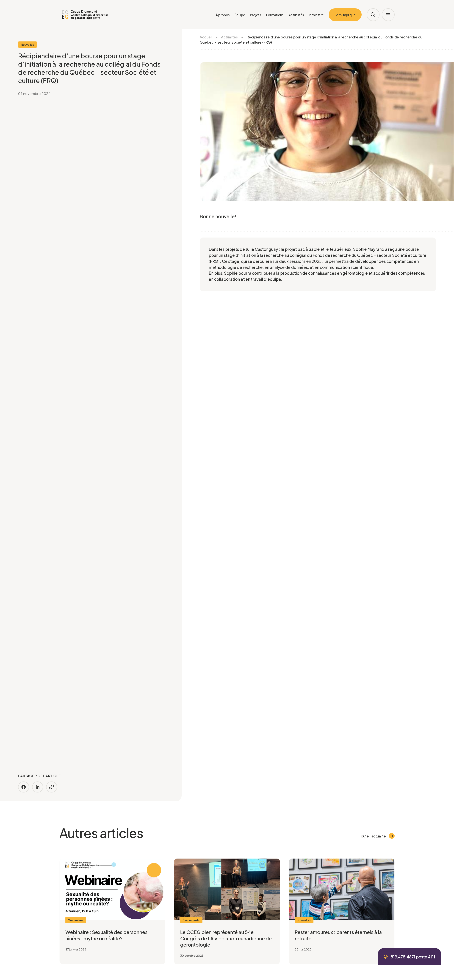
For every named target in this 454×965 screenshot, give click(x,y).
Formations (275, 15)
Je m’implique (345, 15)
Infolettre (316, 15)
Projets (255, 15)
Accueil (206, 37)
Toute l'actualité (372, 836)
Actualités (296, 15)
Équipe (240, 15)
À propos (223, 15)
